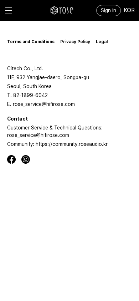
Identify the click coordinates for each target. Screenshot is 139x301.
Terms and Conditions (31, 41)
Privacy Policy (75, 41)
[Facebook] (14, 159)
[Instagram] (28, 159)
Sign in (108, 10)
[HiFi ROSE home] (62, 10)
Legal (102, 41)
